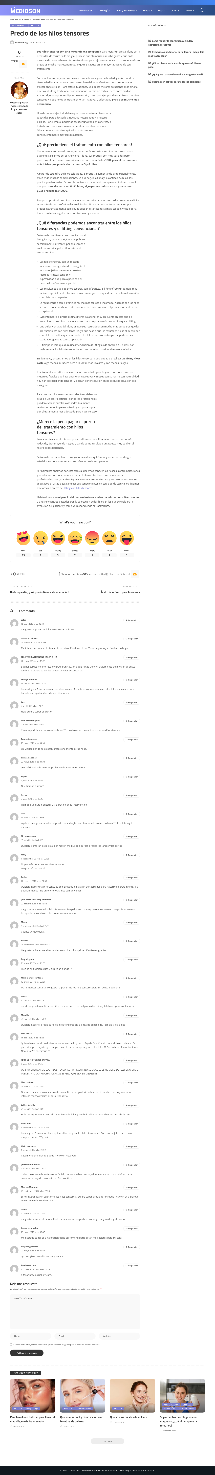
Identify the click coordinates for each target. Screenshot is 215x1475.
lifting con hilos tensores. (78, 488)
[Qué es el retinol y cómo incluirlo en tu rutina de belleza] (82, 1396)
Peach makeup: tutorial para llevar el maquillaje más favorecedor (32, 1419)
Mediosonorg (21, 42)
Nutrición (169, 1408)
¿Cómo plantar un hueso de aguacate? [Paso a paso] (175, 65)
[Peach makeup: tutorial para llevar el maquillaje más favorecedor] (32, 1396)
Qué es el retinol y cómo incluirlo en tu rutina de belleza (81, 1419)
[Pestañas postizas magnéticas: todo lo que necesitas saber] (19, 90)
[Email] (23, 64)
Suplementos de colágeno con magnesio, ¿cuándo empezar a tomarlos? (178, 1421)
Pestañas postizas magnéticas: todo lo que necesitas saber (19, 107)
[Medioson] (25, 10)
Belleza (35, 25)
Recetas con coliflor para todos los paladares (176, 82)
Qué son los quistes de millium (128, 1417)
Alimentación (171, 1404)
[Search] (202, 10)
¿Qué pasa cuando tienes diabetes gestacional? (177, 74)
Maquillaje (32, 1408)
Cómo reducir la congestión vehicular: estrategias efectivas (170, 43)
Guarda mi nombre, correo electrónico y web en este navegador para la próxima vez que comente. (56, 1344)
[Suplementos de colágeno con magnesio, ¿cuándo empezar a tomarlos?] (182, 1396)
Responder (133, 620)
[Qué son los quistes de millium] (132, 1396)
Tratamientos (19, 25)
